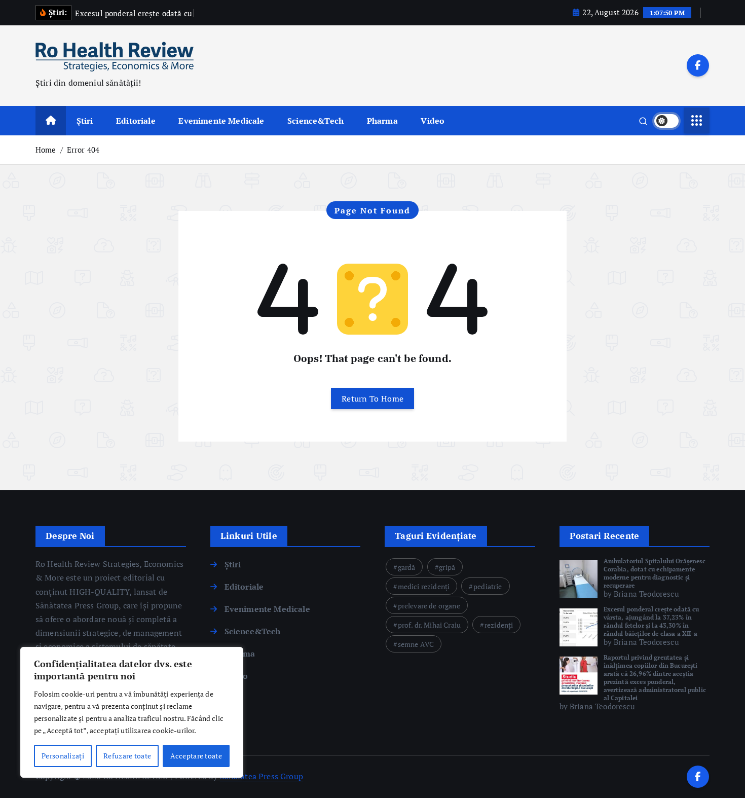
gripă (447, 567)
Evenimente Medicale (221, 120)
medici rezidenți (424, 586)
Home (45, 149)
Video (432, 120)
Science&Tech (315, 120)
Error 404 (83, 149)
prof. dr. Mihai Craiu (429, 625)
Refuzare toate (127, 755)
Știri (85, 120)
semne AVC (416, 644)
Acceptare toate (196, 755)
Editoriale (136, 120)
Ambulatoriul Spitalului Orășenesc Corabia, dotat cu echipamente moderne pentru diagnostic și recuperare (654, 573)
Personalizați (63, 755)
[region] (131, 712)
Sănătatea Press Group (261, 776)
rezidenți (499, 625)
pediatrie (487, 586)
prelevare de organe (429, 605)
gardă (407, 567)
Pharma (382, 120)
